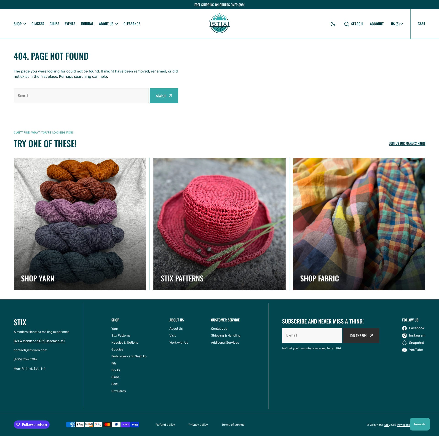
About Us (106, 24)
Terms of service (233, 424)
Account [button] (377, 24)
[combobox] (81, 95)
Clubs (54, 23)
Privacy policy (198, 424)
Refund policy (165, 424)
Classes (38, 23)
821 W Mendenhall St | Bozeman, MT (39, 341)
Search (357, 24)
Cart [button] (421, 23)
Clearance (131, 23)
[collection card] (80, 224)
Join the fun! (358, 335)
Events (70, 23)
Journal (87, 23)
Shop (17, 24)
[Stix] (219, 24)
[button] (333, 24)
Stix (386, 424)
